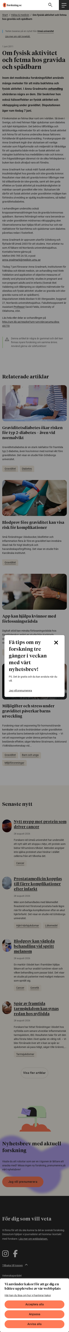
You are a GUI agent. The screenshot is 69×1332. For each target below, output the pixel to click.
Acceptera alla (34, 1304)
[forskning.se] (11, 5)
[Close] (56, 642)
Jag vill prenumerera (20, 690)
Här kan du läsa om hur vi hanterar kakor (28, 1295)
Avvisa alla (34, 1324)
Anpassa (34, 1314)
